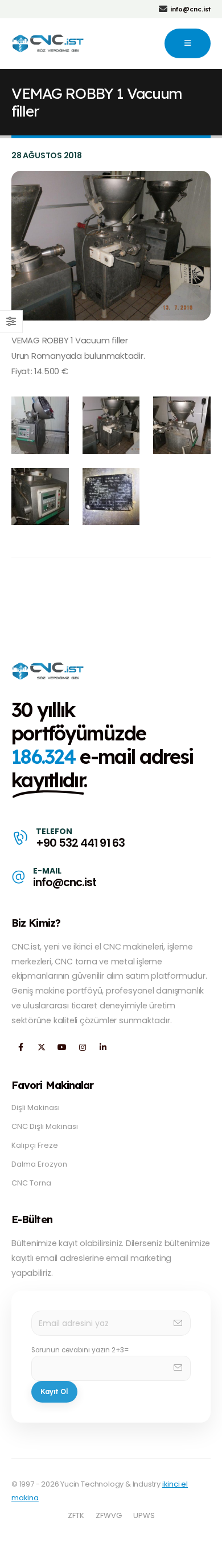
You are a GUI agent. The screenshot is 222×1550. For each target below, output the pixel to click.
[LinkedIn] (102, 1047)
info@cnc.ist (64, 882)
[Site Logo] (48, 43)
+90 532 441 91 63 (80, 843)
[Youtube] (61, 1047)
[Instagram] (82, 1047)
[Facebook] (20, 1047)
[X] (41, 1047)
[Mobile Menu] (188, 43)
